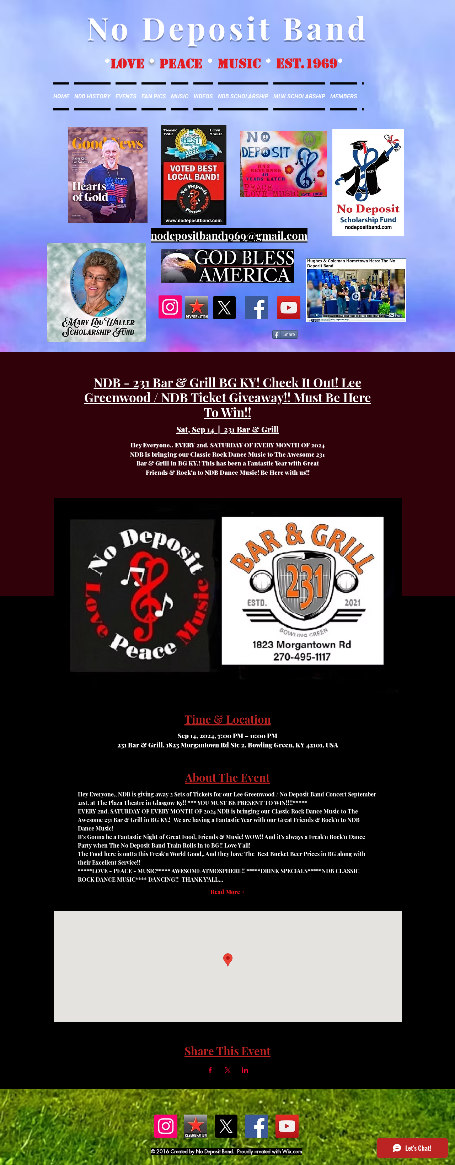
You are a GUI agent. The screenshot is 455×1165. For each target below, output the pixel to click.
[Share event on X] (227, 1070)
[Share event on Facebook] (210, 1070)
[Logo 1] (196, 307)
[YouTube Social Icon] (288, 307)
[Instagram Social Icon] (170, 307)
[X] (224, 307)
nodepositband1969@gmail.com (229, 235)
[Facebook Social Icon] (256, 307)
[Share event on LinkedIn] (245, 1070)
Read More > (227, 891)
